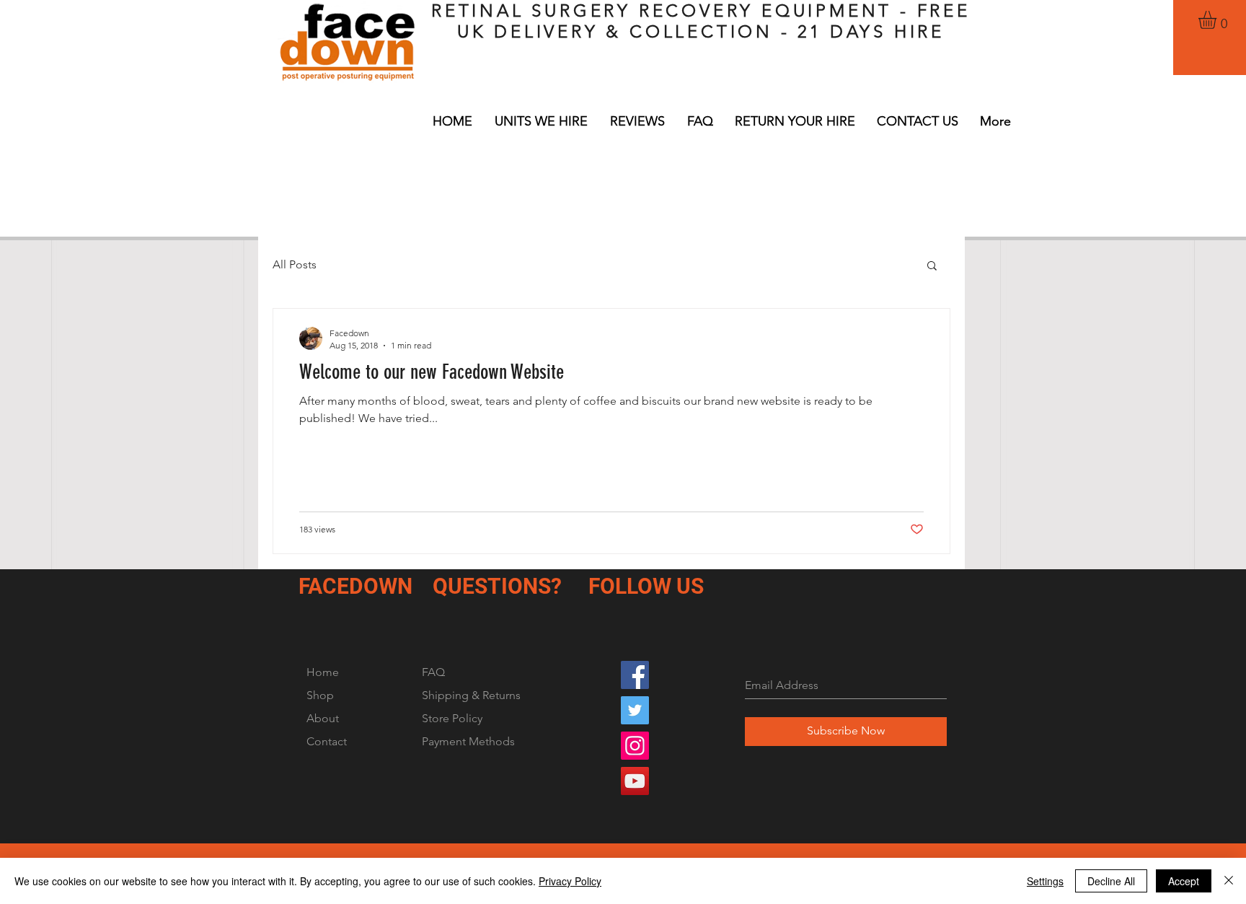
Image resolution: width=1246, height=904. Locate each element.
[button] (1217, 20)
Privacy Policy (570, 881)
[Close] (1228, 880)
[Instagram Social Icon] (635, 746)
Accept (1183, 881)
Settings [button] (1045, 881)
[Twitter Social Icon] (635, 710)
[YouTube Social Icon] (635, 781)
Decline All (1111, 881)
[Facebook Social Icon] (635, 675)
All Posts (295, 264)
